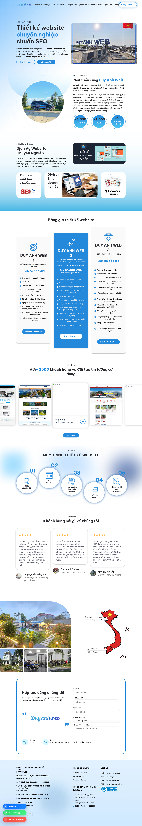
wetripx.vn (39, 420)
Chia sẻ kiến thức (94, 5)
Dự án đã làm (82, 5)
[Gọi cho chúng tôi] (28, 813)
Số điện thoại (78, 698)
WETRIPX (40, 418)
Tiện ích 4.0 (108, 5)
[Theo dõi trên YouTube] (32, 813)
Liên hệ (116, 5)
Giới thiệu (38, 5)
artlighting (6, 418)
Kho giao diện (72, 5)
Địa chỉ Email (77, 707)
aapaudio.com (112, 420)
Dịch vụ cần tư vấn (79, 717)
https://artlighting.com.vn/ (9, 420)
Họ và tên (76, 688)
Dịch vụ (46, 5)
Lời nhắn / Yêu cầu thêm (81, 725)
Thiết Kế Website (57, 5)
